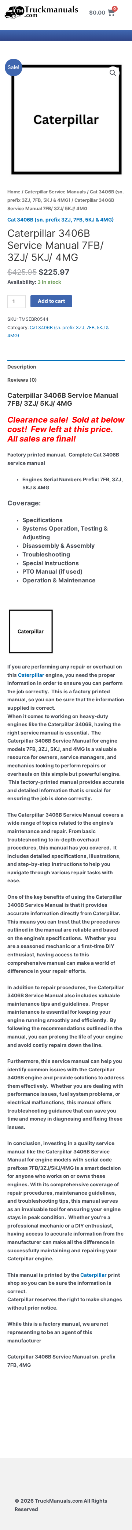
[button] (113, 73)
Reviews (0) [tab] (22, 380)
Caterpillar (31, 675)
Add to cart (51, 301)
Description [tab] (21, 367)
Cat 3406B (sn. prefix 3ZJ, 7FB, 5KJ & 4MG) (60, 220)
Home (14, 191)
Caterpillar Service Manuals (55, 191)
